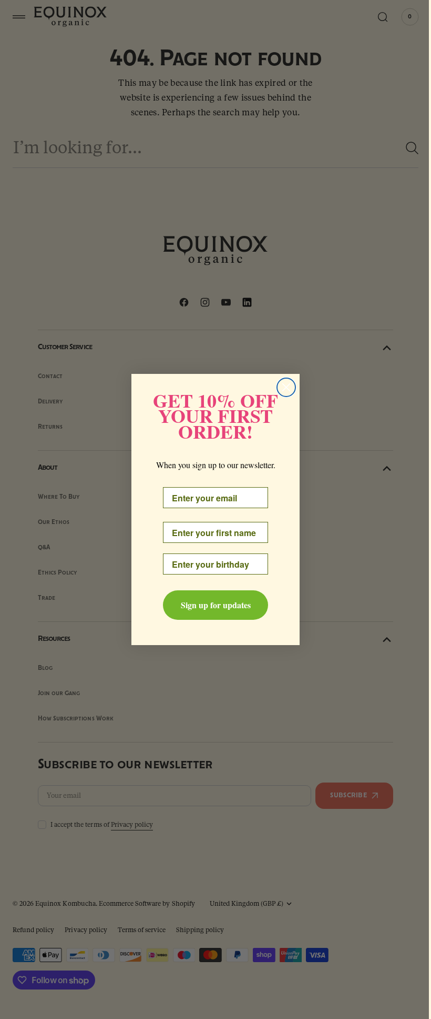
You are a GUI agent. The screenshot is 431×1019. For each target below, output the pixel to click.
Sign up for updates (212, 605)
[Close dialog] (282, 387)
